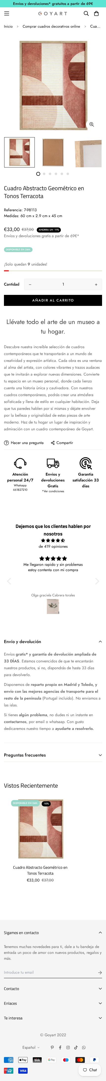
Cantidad (11, 284)
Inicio (8, 26)
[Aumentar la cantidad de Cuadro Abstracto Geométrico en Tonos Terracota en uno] (96, 284)
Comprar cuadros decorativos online (51, 26)
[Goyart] (53, 13)
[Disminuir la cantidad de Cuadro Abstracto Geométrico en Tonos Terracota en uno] (30, 284)
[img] (53, 540)
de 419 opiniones (53, 546)
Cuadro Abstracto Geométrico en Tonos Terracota (40, 870)
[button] (10, 581)
